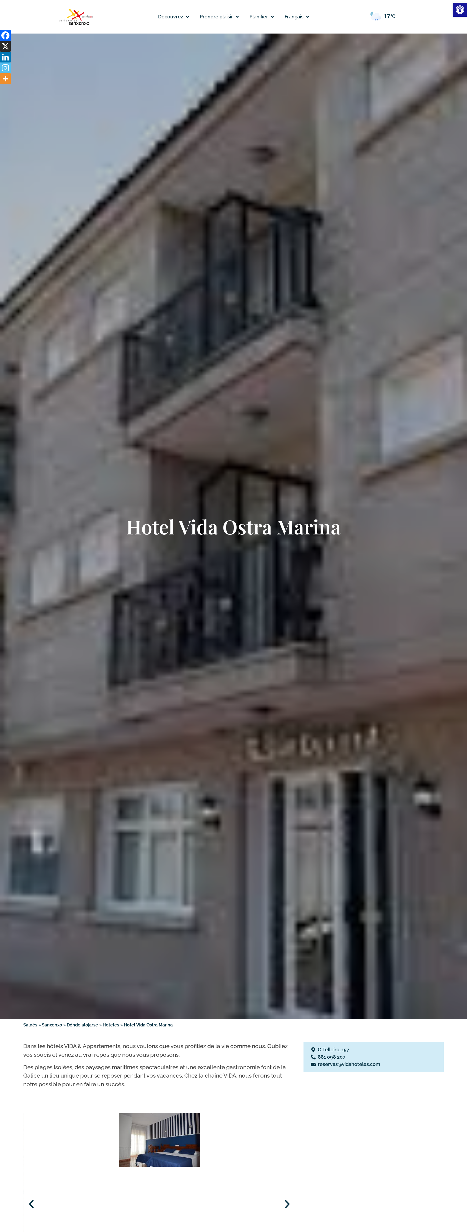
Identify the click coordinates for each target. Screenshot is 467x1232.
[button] (297, 17)
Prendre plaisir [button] (216, 16)
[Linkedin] (5, 57)
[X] (5, 46)
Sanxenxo (52, 1025)
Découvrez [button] (170, 16)
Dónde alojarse (82, 1025)
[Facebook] (5, 35)
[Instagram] (5, 67)
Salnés (30, 1025)
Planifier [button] (258, 16)
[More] (5, 78)
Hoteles (111, 1025)
